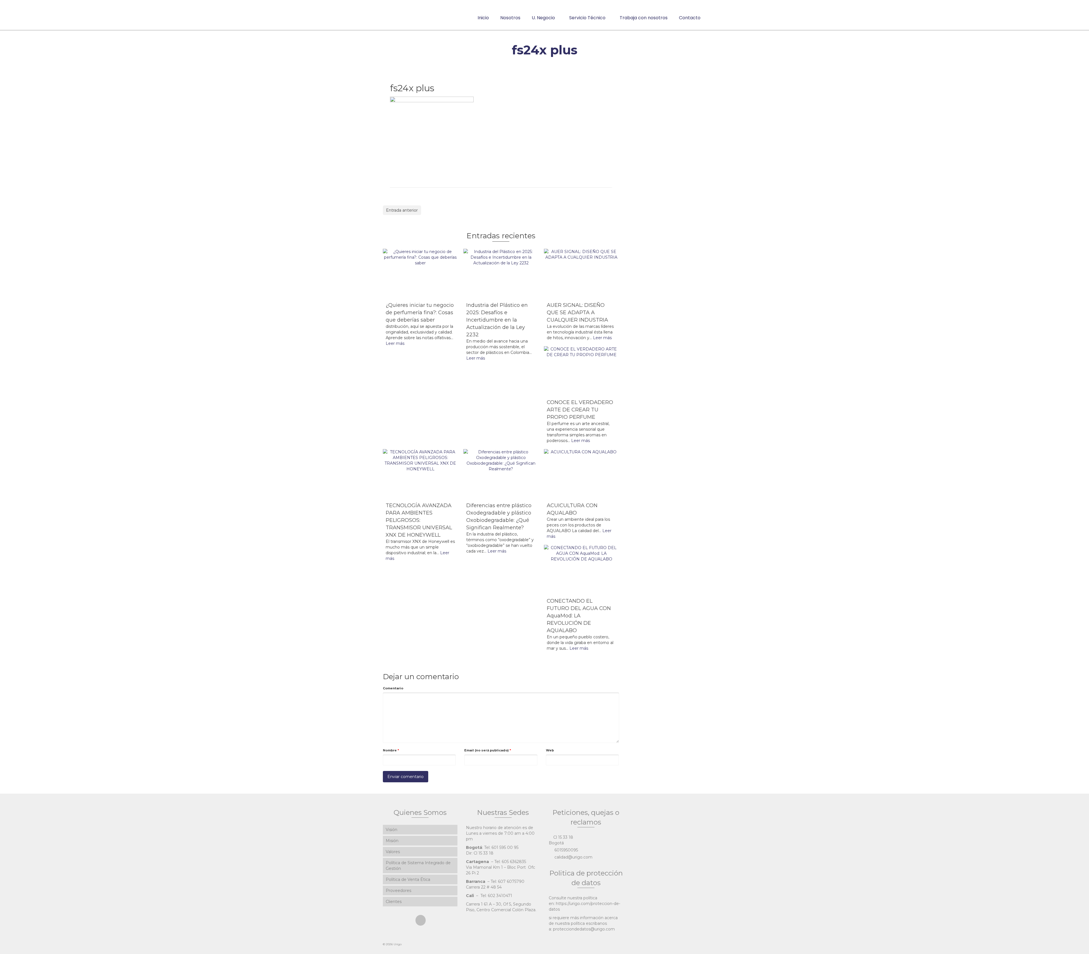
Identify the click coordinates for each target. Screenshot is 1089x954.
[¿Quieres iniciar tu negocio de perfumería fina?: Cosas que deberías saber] (420, 274)
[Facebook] (420, 920)
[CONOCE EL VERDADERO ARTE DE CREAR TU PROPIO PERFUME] (581, 371)
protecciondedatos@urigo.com (584, 929)
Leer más (395, 343)
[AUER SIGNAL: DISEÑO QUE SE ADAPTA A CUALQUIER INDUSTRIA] (581, 274)
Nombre (391, 750)
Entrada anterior (402, 210)
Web (550, 750)
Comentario (393, 688)
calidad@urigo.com (572, 857)
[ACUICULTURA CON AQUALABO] (581, 474)
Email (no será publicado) (487, 750)
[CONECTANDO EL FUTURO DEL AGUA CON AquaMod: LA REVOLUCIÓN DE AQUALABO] (581, 570)
